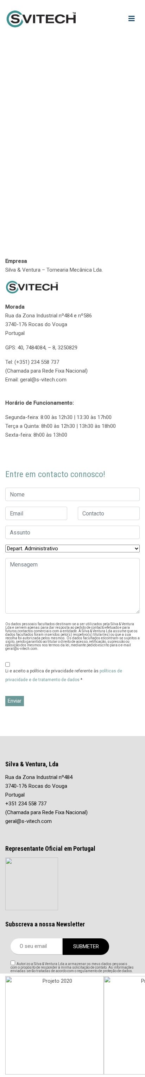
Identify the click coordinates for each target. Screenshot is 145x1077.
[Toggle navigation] (131, 18)
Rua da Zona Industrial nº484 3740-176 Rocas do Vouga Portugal (38, 786)
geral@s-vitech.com (28, 821)
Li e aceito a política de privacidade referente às (63, 675)
